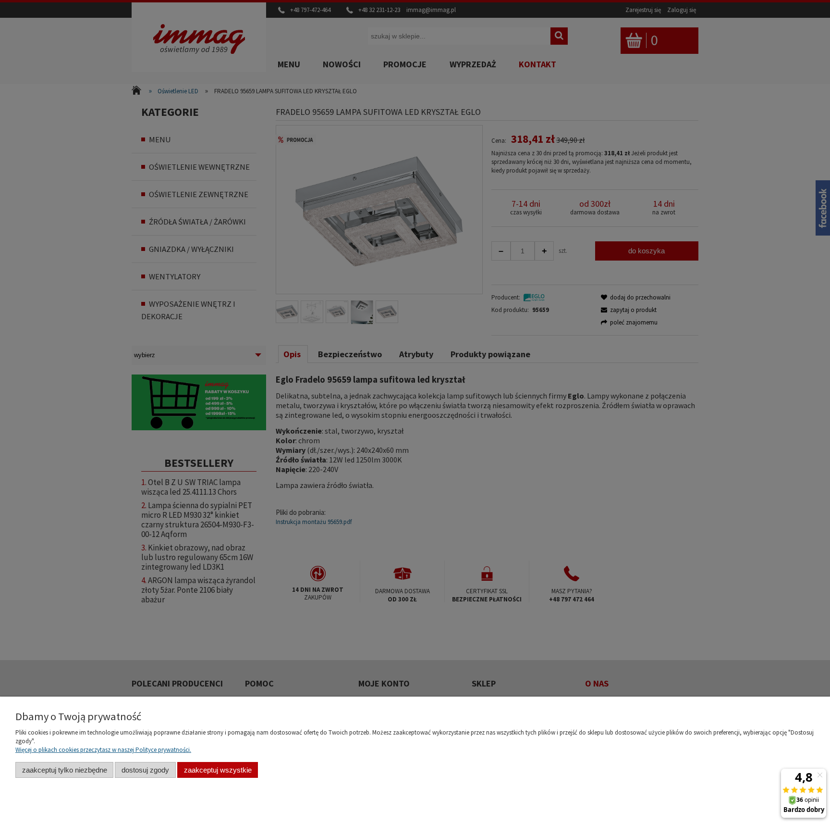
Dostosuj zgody (145, 770)
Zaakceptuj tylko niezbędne (64, 770)
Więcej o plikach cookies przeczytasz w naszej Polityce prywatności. (103, 750)
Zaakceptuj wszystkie (218, 770)
